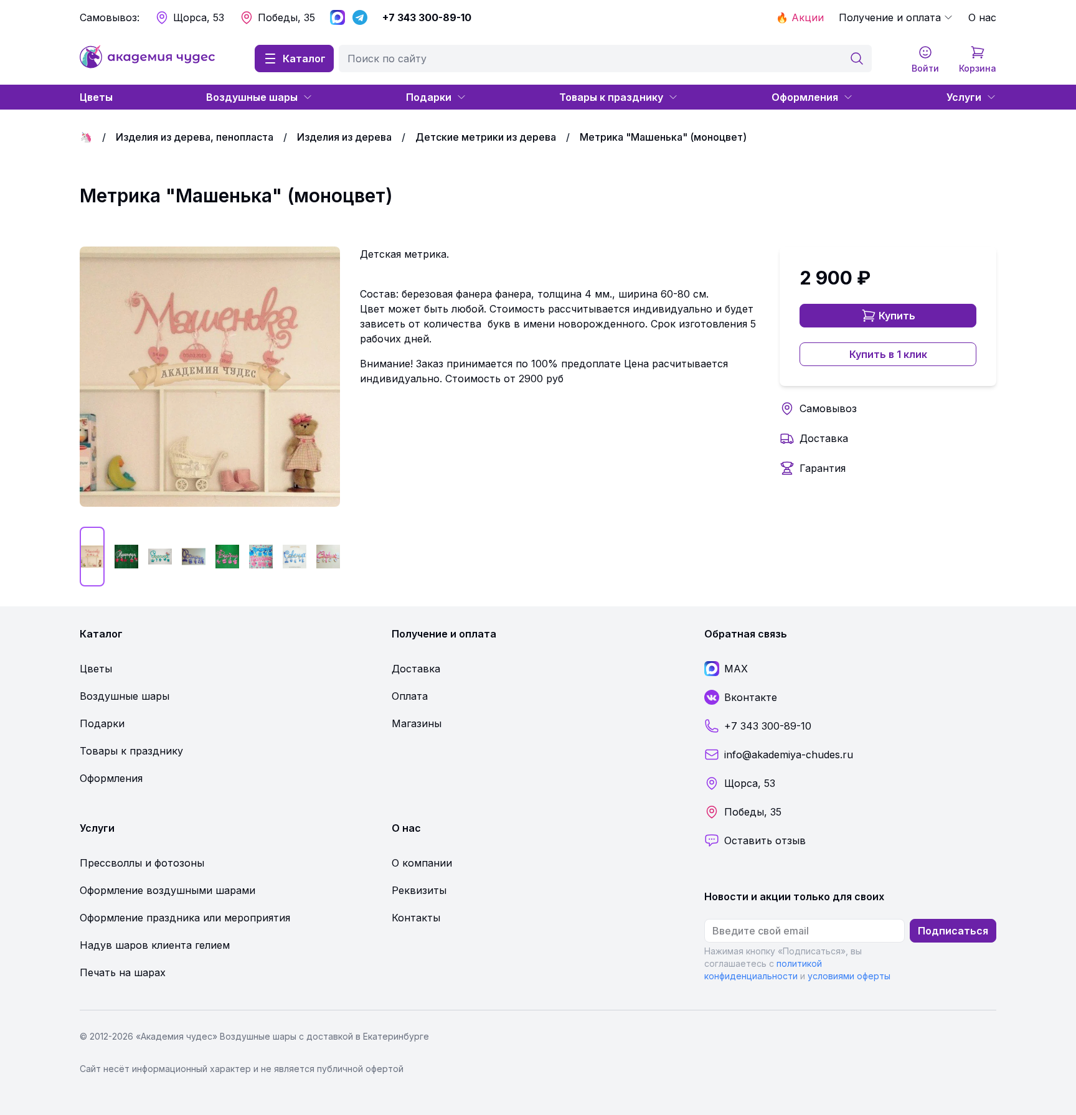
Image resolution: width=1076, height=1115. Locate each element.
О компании (422, 863)
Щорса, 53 (198, 17)
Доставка (824, 438)
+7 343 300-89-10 (426, 17)
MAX (736, 668)
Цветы (96, 97)
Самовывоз (828, 408)
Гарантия (823, 468)
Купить (897, 315)
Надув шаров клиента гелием (155, 945)
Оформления (805, 97)
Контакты (416, 917)
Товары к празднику (611, 97)
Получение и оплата (890, 17)
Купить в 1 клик (888, 354)
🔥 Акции (800, 17)
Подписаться (953, 930)
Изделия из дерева (344, 137)
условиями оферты (849, 976)
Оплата (410, 696)
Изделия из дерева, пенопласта (194, 137)
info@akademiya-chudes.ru (788, 754)
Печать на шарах (123, 972)
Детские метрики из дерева (485, 137)
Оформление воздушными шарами (167, 890)
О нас (982, 17)
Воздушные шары (252, 97)
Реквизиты (419, 890)
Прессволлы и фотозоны (142, 863)
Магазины (416, 723)
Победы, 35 (286, 17)
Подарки (428, 97)
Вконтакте (750, 697)
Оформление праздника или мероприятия (185, 917)
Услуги (963, 97)
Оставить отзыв (765, 840)
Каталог (304, 58)
